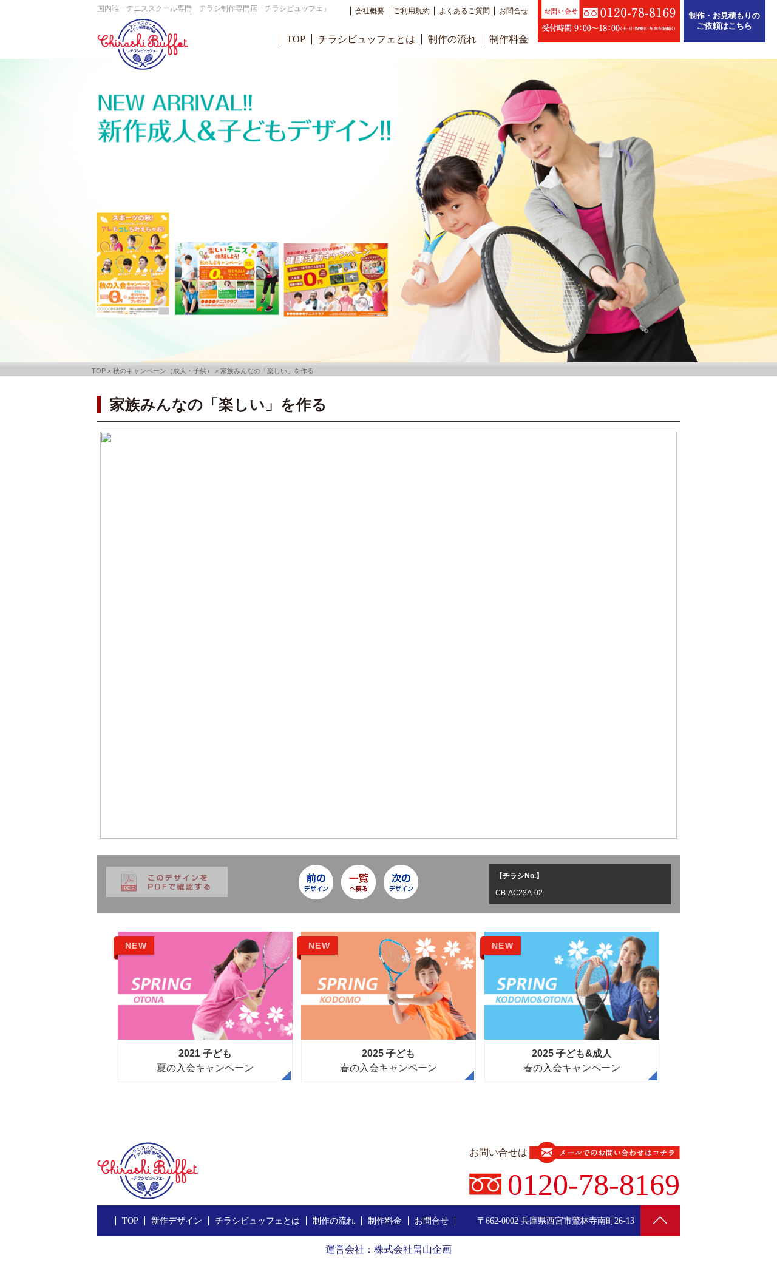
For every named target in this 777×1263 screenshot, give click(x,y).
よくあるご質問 (464, 11)
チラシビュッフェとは (366, 39)
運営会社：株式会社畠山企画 (388, 1249)
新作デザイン (176, 1220)
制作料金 (508, 39)
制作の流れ (452, 39)
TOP (296, 39)
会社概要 (369, 11)
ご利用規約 (411, 11)
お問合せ (513, 11)
